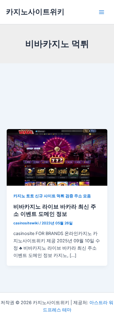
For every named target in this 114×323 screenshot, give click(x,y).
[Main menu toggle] (101, 12)
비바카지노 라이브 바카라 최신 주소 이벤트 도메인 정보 (54, 210)
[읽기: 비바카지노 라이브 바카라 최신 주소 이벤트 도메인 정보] (57, 157)
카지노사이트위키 (35, 11)
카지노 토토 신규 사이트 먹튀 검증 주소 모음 (52, 196)
